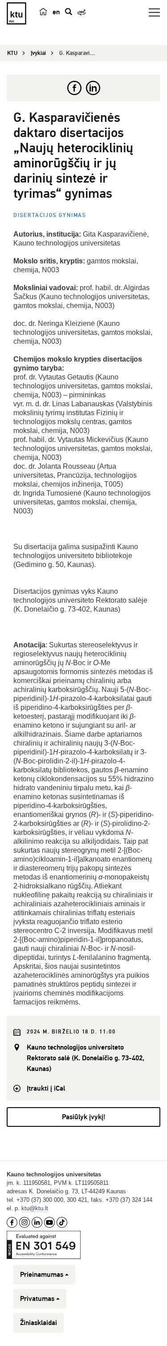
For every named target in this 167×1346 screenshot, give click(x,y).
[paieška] (69, 11)
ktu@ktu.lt (34, 1208)
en (56, 12)
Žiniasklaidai (38, 1322)
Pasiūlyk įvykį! (83, 1117)
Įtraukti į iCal (46, 1088)
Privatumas (37, 1298)
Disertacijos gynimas (49, 215)
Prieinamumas (41, 1274)
